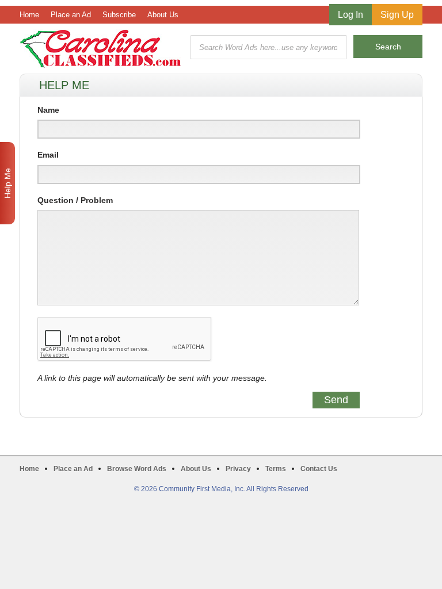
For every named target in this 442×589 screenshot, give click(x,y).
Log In (350, 15)
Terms (275, 469)
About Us (162, 14)
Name (48, 109)
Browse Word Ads (136, 469)
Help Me (7, 183)
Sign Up (397, 15)
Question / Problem (75, 200)
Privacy (238, 469)
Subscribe (119, 14)
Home (29, 14)
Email (48, 154)
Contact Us (318, 469)
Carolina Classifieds (100, 48)
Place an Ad (71, 14)
